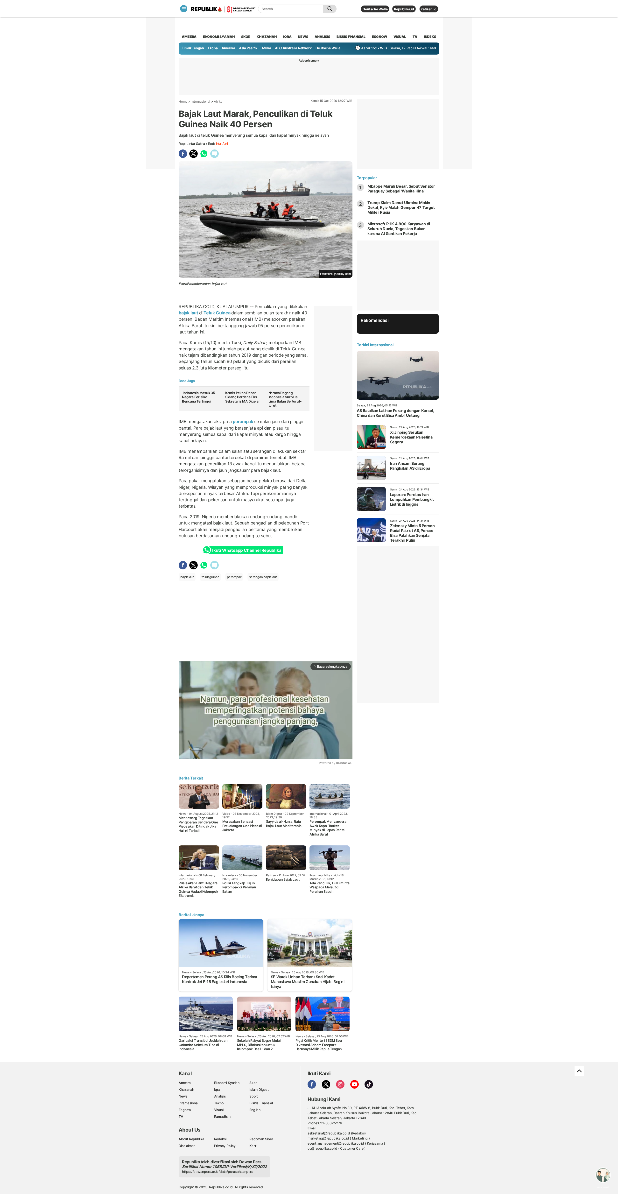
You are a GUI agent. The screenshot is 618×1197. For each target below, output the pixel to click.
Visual (219, 1110)
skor (245, 37)
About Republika (191, 1139)
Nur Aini (222, 144)
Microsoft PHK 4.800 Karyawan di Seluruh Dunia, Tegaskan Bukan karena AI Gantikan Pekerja (398, 228)
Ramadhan (222, 1116)
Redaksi (220, 1139)
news (303, 37)
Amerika (228, 48)
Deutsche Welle (375, 9)
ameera (189, 37)
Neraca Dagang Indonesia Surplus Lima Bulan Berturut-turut (285, 399)
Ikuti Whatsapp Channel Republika (246, 550)
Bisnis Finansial (351, 37)
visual (399, 37)
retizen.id (428, 9)
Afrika (266, 48)
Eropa (213, 48)
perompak (243, 421)
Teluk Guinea (217, 312)
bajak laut (189, 312)
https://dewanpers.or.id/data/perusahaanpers (217, 1171)
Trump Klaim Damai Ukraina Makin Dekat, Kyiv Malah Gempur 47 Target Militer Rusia (401, 207)
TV (415, 37)
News (183, 1096)
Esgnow (185, 1110)
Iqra (217, 1089)
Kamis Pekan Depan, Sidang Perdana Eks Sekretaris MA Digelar (242, 397)
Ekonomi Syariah (219, 37)
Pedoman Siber (261, 1139)
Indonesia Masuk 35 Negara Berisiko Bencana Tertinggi (198, 397)
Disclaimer (187, 1146)
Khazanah (186, 1089)
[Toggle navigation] (184, 9)
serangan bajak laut (263, 577)
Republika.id (404, 9)
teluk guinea (210, 577)
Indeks (430, 37)
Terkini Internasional (375, 344)
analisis (322, 37)
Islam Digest (258, 1089)
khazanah (267, 37)
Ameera (185, 1083)
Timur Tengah (193, 48)
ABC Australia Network (293, 48)
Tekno (219, 1103)
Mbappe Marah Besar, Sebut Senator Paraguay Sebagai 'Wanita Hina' (401, 188)
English (254, 1110)
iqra (287, 37)
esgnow (379, 37)
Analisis (220, 1096)
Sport (253, 1096)
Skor (252, 1083)
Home (183, 101)
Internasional (200, 101)
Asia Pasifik (248, 48)
